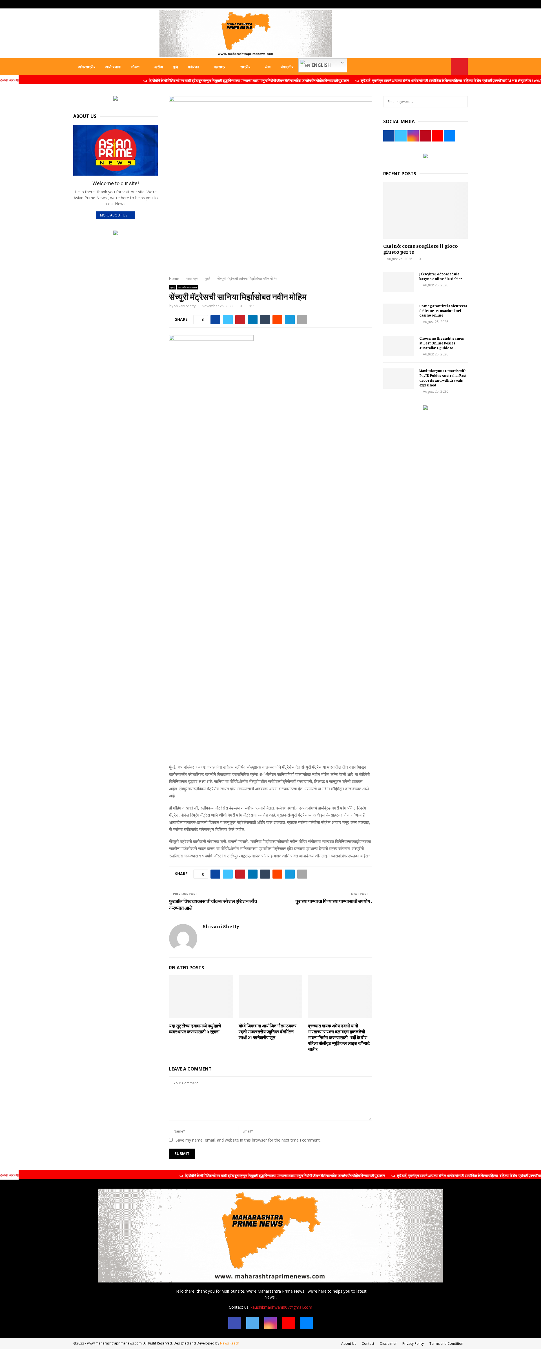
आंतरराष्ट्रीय (86, 66)
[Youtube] (288, 1323)
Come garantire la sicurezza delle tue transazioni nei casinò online (443, 311)
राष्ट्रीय (245, 66)
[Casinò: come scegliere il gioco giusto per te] (425, 210)
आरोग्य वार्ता (113, 66)
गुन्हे (175, 66)
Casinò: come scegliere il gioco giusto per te (420, 249)
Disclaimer (388, 1343)
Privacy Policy (413, 1343)
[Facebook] (234, 1323)
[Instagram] (270, 1323)
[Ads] (115, 99)
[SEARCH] (462, 101)
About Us (348, 1343)
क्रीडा (158, 66)
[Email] (306, 1323)
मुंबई (172, 287)
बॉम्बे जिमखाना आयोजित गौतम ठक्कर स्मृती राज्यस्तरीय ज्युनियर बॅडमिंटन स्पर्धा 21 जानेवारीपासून (267, 1031)
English (321, 65)
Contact (368, 1343)
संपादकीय (287, 66)
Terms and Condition (446, 1343)
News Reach (229, 1343)
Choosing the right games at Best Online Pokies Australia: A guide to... (441, 343)
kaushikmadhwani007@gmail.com (281, 1307)
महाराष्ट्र (219, 66)
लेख (267, 66)
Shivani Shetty (185, 306)
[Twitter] (252, 1323)
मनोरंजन (193, 66)
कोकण (135, 66)
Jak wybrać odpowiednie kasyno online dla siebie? (440, 276)
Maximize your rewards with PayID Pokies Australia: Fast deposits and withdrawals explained (443, 377)
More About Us (113, 215)
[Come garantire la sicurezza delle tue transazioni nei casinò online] (398, 314)
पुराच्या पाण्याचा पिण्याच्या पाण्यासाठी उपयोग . (334, 901)
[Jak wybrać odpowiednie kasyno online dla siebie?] (398, 282)
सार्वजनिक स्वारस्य (187, 287)
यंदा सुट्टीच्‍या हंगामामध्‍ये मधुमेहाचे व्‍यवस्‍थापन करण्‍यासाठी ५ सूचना (195, 1028)
